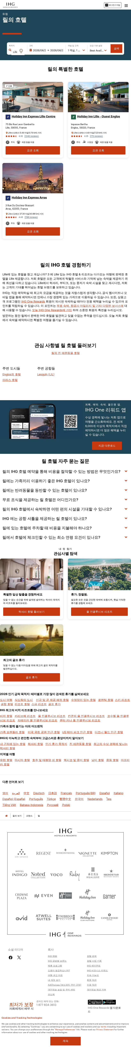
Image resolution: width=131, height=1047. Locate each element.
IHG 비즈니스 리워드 (97, 970)
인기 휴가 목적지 (56, 744)
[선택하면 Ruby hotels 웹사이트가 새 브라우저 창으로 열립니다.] (74, 874)
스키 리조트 (122, 700)
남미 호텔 (98, 760)
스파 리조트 (39, 704)
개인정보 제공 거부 (96, 989)
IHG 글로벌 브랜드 (57, 960)
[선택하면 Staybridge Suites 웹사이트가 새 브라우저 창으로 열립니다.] (65, 917)
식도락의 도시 (24, 700)
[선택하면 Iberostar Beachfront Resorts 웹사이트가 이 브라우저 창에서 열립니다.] (111, 874)
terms (104, 1026)
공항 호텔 (7, 704)
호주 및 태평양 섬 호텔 (46, 760)
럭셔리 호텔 (35, 744)
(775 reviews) (96, 136)
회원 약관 (91, 980)
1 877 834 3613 (46, 1004)
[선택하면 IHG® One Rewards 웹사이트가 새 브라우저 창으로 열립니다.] (65, 934)
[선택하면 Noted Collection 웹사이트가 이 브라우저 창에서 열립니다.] (38, 874)
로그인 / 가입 (114, 5)
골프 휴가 (54, 704)
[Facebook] (11, 957)
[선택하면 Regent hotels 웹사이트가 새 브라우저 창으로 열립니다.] (43, 852)
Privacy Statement (105, 1029)
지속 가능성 (93, 975)
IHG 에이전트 (93, 965)
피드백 (51, 994)
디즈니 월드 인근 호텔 (109, 732)
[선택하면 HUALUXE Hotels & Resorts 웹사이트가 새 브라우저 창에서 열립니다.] (92, 874)
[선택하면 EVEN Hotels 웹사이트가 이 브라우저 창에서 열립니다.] (43, 895)
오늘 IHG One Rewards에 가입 (52, 310)
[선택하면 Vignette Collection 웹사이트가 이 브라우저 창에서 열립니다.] (87, 852)
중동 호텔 (112, 760)
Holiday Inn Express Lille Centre (33, 116)
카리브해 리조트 (25, 716)
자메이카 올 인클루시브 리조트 (37, 720)
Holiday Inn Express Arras (29, 197)
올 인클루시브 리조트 (52, 716)
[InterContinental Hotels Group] (10, 5)
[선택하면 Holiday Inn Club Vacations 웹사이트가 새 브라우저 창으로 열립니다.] (87, 917)
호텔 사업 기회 (94, 960)
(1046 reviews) (31, 136)
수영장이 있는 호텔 (83, 700)
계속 (65, 1040)
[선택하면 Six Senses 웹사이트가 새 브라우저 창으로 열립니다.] (21, 852)
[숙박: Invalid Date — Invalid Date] (46, 50)
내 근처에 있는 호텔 (12, 744)
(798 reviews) (31, 217)
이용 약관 (91, 984)
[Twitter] (19, 957)
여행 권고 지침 (55, 975)
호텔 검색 (91, 956)
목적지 (12, 46)
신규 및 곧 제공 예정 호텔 (52, 700)
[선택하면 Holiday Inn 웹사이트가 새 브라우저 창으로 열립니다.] (87, 895)
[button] (126, 5)
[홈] (6, 816)
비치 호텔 (6, 716)
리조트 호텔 (22, 704)
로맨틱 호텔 (105, 700)
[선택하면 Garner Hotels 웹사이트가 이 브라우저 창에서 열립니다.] (109, 895)
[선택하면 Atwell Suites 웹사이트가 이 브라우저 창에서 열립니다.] (43, 917)
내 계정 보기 (54, 980)
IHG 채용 (52, 956)
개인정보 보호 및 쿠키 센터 (61, 989)
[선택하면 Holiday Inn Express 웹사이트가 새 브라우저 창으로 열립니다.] (65, 895)
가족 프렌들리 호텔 (12, 732)
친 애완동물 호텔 (80, 744)
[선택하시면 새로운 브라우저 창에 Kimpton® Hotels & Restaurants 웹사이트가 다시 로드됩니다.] (109, 852)
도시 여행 (6, 700)
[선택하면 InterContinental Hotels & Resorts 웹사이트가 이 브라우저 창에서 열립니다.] (65, 852)
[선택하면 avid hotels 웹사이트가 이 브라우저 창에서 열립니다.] (21, 917)
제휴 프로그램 (55, 965)
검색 (116, 48)
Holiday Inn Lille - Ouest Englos (98, 116)
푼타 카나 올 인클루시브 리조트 (80, 720)
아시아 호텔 (22, 760)
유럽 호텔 (6, 760)
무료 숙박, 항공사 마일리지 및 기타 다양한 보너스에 (90, 305)
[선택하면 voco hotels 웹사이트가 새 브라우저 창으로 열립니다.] (56, 874)
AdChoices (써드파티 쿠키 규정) (64, 984)
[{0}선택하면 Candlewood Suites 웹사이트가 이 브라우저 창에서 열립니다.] (109, 917)
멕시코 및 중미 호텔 (76, 760)
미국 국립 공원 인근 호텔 (44, 732)
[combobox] (15, 52)
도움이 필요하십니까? (59, 970)
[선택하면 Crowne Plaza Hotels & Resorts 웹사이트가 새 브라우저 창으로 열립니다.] (21, 895)
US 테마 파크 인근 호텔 (77, 732)
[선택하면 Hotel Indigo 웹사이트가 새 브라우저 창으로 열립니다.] (19, 874)
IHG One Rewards (33, 301)
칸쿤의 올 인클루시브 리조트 (86, 716)
